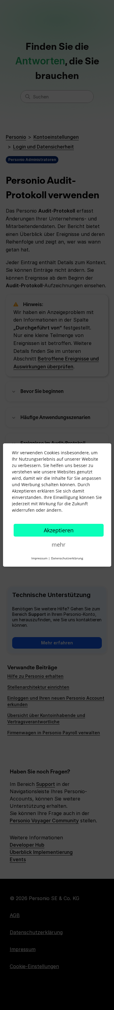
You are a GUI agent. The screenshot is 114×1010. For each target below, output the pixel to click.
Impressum (39, 558)
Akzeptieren (59, 530)
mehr (58, 544)
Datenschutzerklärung (67, 558)
